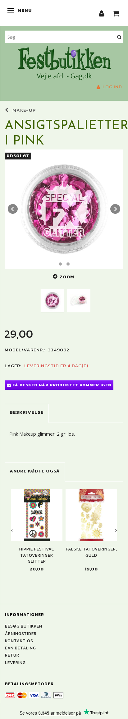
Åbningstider (21, 633)
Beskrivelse (27, 412)
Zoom (66, 276)
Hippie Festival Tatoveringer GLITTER (36, 555)
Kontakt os (19, 641)
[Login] (102, 13)
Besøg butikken (23, 626)
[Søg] (119, 36)
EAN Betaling (20, 648)
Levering (15, 662)
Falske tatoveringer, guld (91, 552)
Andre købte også (35, 470)
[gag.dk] (64, 62)
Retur (12, 655)
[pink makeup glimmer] (64, 209)
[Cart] (116, 13)
